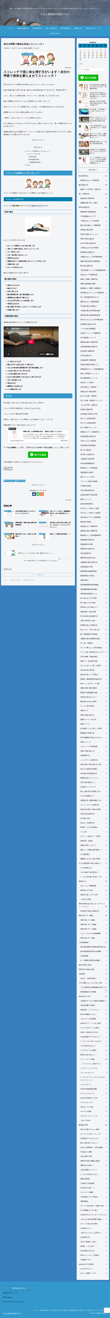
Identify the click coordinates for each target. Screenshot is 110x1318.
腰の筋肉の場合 (34, 159)
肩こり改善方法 (64, 1310)
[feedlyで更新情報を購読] (38, 494)
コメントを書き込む (38, 574)
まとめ (28, 165)
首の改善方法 (54, 1310)
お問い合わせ (7, 1297)
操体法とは (82, 1310)
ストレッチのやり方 (34, 154)
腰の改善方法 (73, 1310)
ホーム (37, 1310)
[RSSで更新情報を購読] (42, 494)
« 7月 (80, 64)
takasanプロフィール (10, 1293)
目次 (35, 147)
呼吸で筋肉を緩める (10, 480)
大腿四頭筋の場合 (35, 162)
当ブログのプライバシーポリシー (14, 1302)
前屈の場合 (33, 156)
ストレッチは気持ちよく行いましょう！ (38, 151)
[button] (105, 70)
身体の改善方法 (21, 480)
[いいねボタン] (6, 468)
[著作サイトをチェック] (34, 494)
